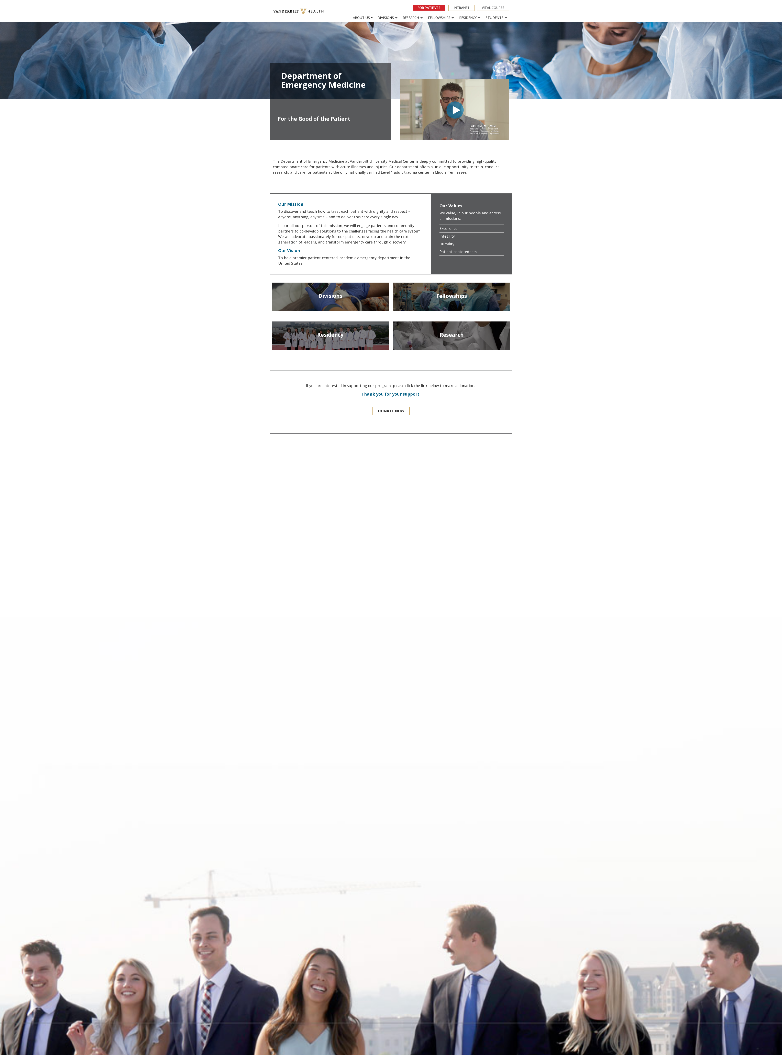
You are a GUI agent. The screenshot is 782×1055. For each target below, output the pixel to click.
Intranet (462, 7)
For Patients (429, 7)
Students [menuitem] (494, 17)
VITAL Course (493, 7)
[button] (391, 411)
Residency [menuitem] (468, 17)
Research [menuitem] (411, 17)
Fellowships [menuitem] (439, 17)
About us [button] (361, 17)
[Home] (300, 11)
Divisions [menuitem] (386, 17)
